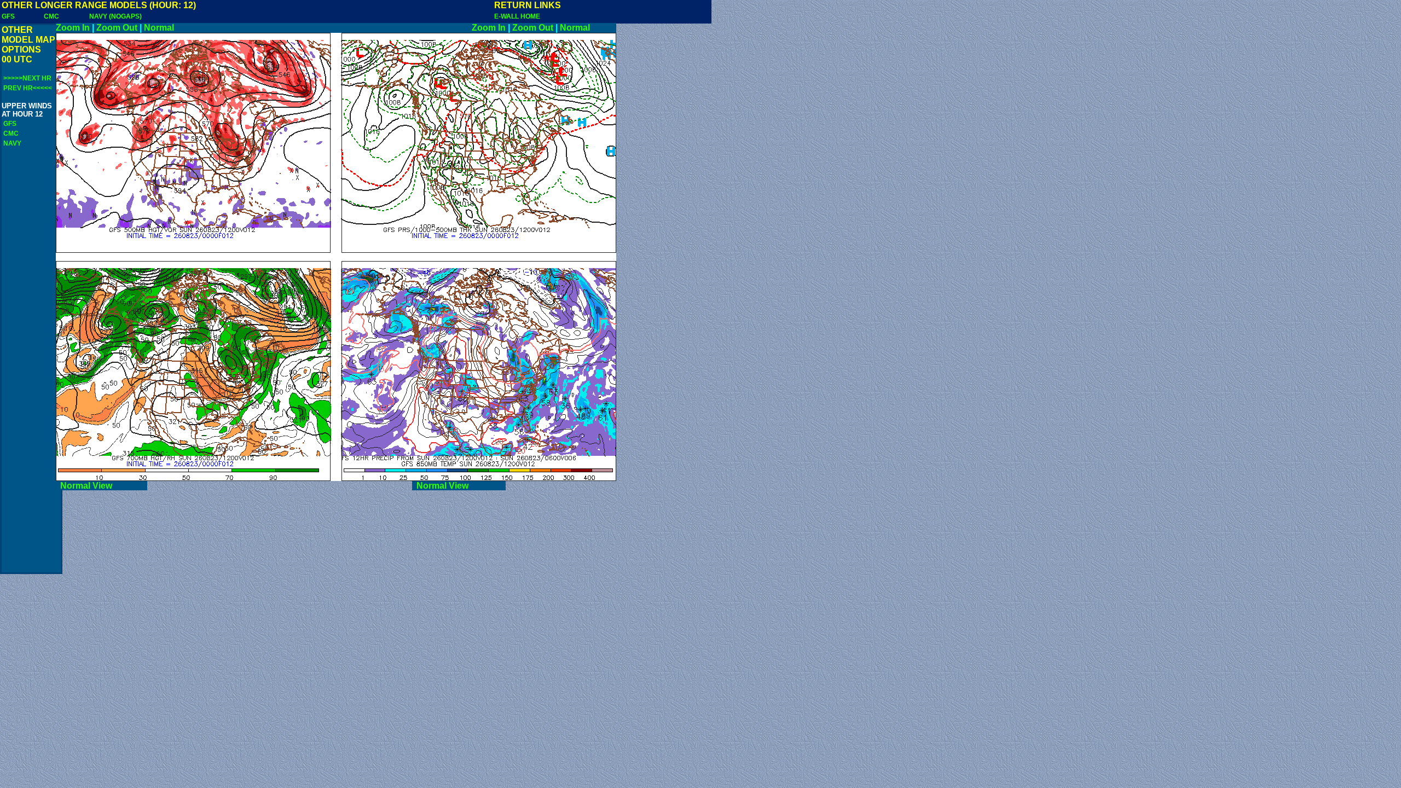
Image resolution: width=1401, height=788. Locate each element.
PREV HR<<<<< (27, 88)
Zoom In (73, 27)
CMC (51, 16)
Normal (159, 27)
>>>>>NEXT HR (27, 78)
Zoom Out (116, 27)
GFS (8, 16)
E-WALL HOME (517, 16)
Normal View (101, 485)
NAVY (12, 143)
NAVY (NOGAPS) (115, 16)
